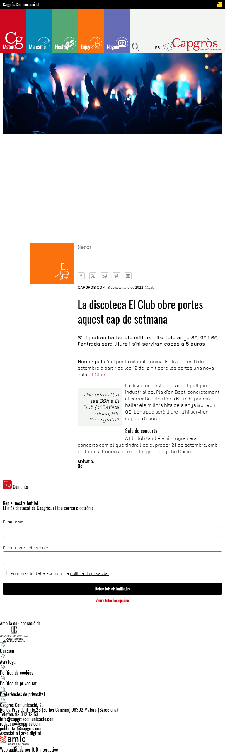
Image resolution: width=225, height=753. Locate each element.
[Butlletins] (169, 31)
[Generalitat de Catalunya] (112, 634)
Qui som (7, 650)
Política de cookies (16, 672)
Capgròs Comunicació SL (21, 4)
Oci (80, 465)
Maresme (37, 46)
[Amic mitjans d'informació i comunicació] (112, 741)
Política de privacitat (18, 683)
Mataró (9, 46)
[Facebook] (81, 275)
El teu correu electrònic (25, 547)
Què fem (52, 263)
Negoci (113, 46)
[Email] (128, 275)
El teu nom (13, 522)
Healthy (62, 46)
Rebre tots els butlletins (112, 588)
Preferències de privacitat (22, 694)
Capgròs (197, 44)
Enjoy (85, 46)
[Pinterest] (116, 275)
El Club (97, 374)
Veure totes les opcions (112, 600)
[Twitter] (92, 275)
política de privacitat (89, 573)
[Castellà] (157, 31)
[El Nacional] (219, 4)
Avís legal (8, 661)
